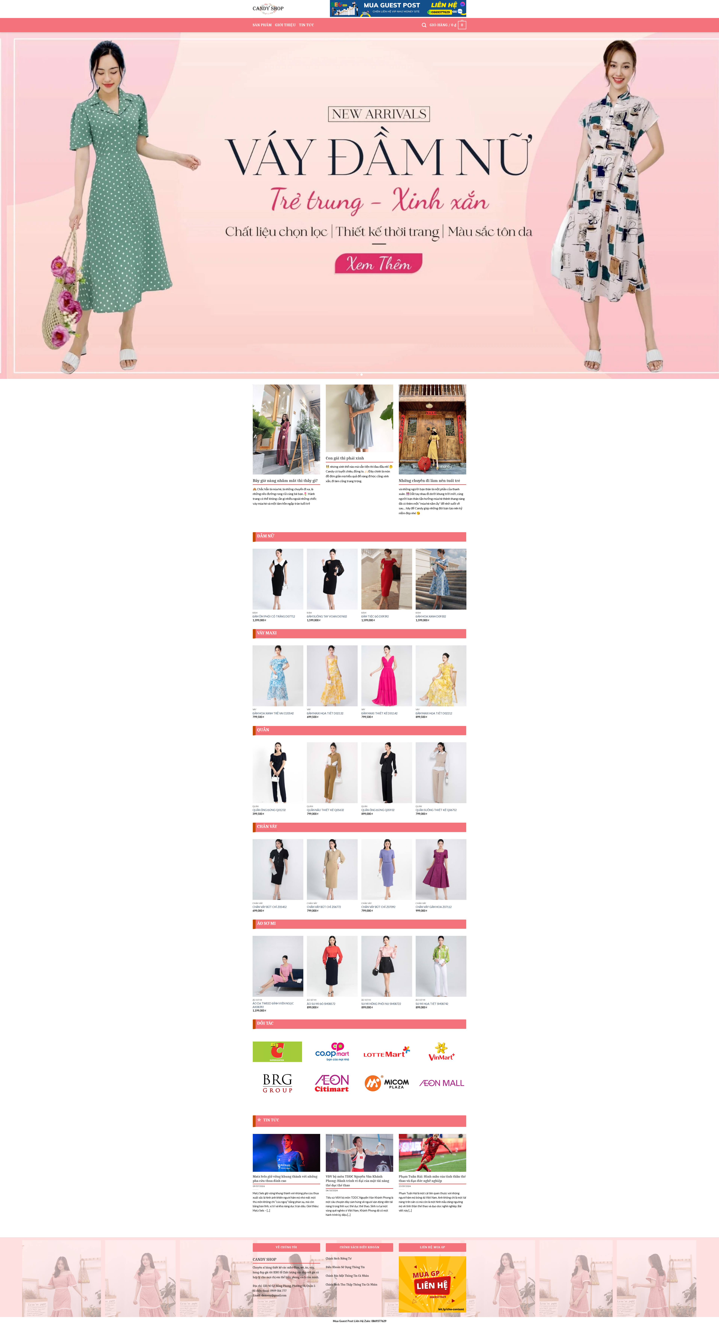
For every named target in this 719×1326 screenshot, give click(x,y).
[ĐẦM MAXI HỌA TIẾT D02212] (441, 675)
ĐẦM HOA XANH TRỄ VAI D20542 (273, 713)
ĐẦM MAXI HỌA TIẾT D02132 (325, 713)
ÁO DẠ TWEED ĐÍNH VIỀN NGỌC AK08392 (273, 1005)
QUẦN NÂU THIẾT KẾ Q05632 (325, 810)
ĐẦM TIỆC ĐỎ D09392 (375, 616)
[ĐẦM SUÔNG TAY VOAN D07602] (332, 579)
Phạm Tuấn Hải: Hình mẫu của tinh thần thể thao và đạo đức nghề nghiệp (432, 1179)
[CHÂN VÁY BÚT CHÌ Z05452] (278, 869)
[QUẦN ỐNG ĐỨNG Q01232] (278, 772)
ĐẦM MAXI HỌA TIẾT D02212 (434, 713)
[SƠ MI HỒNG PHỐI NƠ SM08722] (386, 966)
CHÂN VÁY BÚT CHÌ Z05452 (270, 906)
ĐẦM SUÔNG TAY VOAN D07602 (327, 616)
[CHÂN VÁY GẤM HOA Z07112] (441, 869)
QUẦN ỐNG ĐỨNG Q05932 (378, 810)
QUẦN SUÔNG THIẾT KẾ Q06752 (436, 810)
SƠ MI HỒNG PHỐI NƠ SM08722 (381, 1003)
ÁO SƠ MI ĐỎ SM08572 (321, 1003)
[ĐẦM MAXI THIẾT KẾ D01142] (386, 675)
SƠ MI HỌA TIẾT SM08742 (432, 1003)
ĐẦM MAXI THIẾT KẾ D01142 (379, 713)
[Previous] (19, 205)
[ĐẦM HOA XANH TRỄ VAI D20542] (278, 675)
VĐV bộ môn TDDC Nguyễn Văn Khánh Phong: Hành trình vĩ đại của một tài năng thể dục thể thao (357, 1181)
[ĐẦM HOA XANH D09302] (441, 579)
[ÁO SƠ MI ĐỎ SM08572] (332, 966)
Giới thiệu (285, 25)
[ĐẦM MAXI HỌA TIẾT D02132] (332, 675)
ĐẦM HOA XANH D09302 (431, 616)
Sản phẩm (262, 25)
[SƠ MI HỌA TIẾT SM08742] (441, 966)
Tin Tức (306, 25)
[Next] (700, 205)
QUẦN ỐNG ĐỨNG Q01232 (269, 810)
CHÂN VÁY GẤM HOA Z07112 (434, 906)
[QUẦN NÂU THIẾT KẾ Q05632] (332, 772)
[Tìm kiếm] (424, 25)
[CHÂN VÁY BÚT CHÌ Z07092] (386, 869)
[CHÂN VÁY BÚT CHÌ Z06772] (332, 869)
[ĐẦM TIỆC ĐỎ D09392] (386, 579)
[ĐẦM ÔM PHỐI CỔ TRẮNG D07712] (278, 579)
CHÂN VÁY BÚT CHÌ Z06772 (324, 906)
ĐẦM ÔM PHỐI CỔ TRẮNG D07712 (274, 616)
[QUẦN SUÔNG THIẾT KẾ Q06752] (441, 772)
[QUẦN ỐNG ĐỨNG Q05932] (386, 772)
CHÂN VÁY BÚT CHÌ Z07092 (378, 906)
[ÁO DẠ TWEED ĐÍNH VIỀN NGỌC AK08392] (278, 966)
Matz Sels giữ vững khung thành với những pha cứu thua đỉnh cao (285, 1179)
